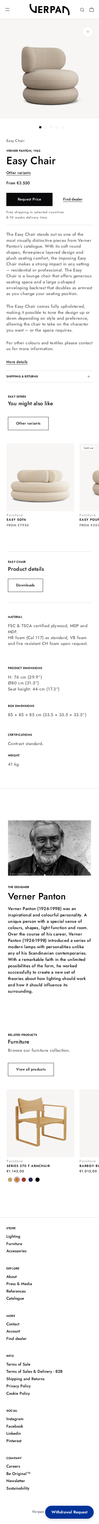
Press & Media (19, 1284)
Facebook (14, 1426)
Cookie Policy (18, 1393)
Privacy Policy (18, 1386)
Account (13, 1331)
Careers (13, 1466)
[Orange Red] (17, 1180)
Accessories (16, 1251)
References (16, 1291)
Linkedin (13, 1433)
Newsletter (15, 1481)
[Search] (82, 9)
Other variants (18, 172)
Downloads (25, 585)
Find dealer (72, 199)
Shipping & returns (22, 376)
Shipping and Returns (25, 1379)
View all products (31, 1069)
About (11, 1277)
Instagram (14, 1419)
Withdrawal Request (69, 1512)
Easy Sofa (16, 519)
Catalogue (15, 1298)
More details (16, 361)
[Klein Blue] (31, 1180)
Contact (12, 1324)
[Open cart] (91, 9)
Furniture (14, 1244)
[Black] (37, 1180)
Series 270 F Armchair (28, 1166)
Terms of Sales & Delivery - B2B (34, 1371)
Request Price (29, 199)
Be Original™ (18, 1474)
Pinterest (13, 1441)
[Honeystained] (10, 1180)
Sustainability (17, 1488)
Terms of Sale (18, 1364)
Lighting (13, 1236)
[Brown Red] (24, 1180)
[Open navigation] (7, 9)
